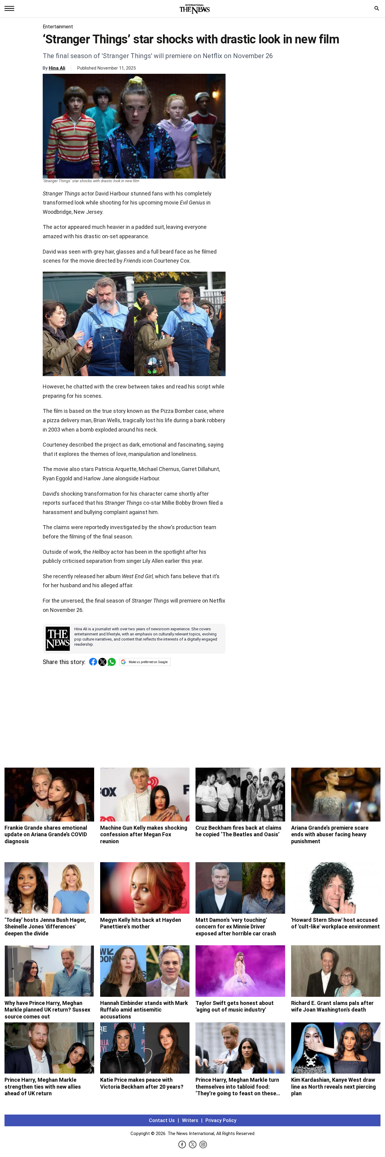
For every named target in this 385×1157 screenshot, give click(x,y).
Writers (190, 1120)
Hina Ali (57, 68)
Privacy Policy (220, 1120)
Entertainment (58, 27)
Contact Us (162, 1120)
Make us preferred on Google (148, 662)
